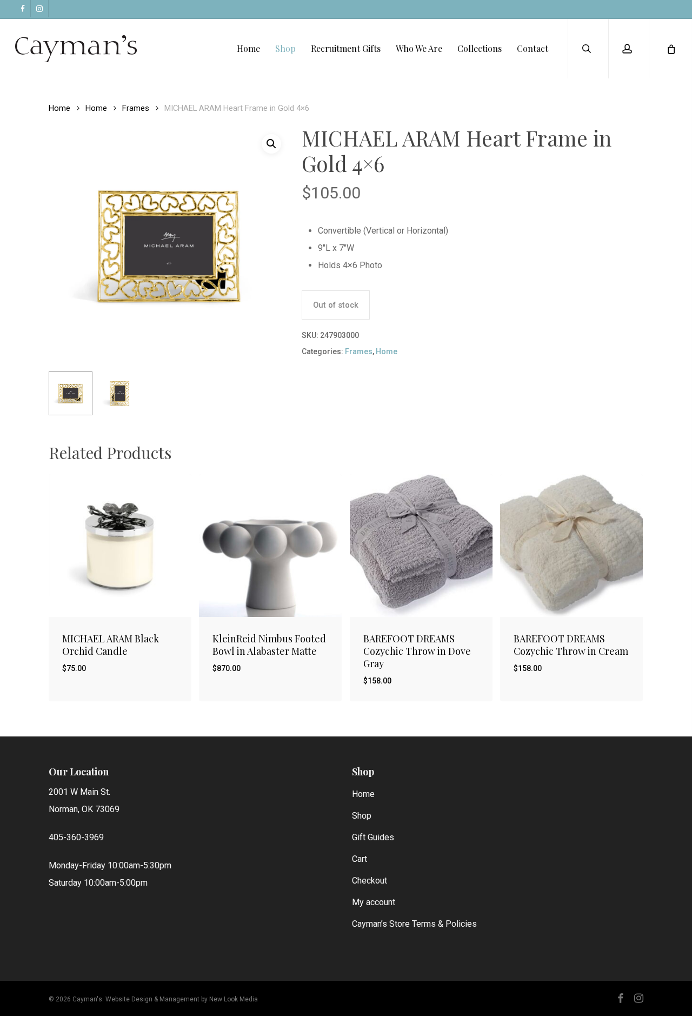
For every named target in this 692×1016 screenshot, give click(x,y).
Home (59, 108)
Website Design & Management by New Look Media (181, 999)
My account (373, 902)
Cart (359, 859)
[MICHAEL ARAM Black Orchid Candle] (120, 545)
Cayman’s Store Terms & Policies (414, 924)
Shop (361, 816)
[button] (271, 144)
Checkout (369, 880)
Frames (135, 108)
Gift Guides (373, 837)
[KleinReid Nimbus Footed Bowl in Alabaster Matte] (270, 545)
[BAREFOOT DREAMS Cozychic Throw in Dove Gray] (421, 545)
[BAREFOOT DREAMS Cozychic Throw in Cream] (571, 545)
